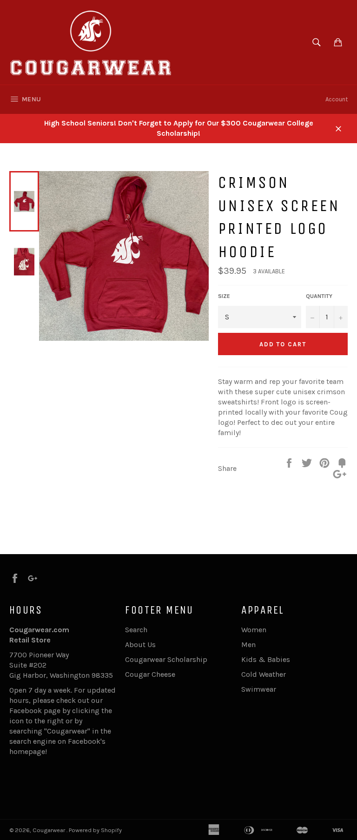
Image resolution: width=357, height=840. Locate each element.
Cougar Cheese (150, 674)
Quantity (319, 296)
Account (336, 99)
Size (224, 296)
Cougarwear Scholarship (166, 659)
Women (253, 629)
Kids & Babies (265, 659)
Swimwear (258, 689)
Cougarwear (49, 830)
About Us (140, 644)
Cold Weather (263, 674)
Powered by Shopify (95, 830)
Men (248, 644)
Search (136, 629)
